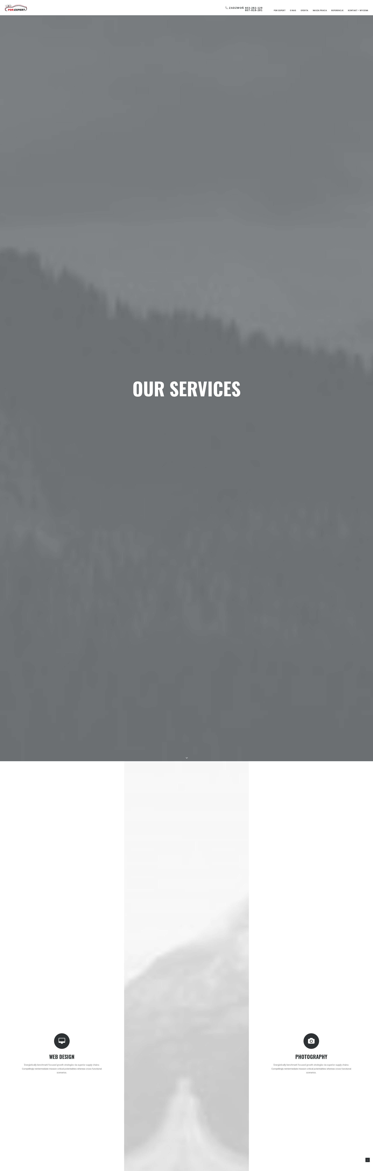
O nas (293, 10)
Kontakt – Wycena (358, 10)
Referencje (337, 10)
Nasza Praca (320, 10)
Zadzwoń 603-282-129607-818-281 (246, 9)
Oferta (304, 10)
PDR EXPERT (279, 10)
